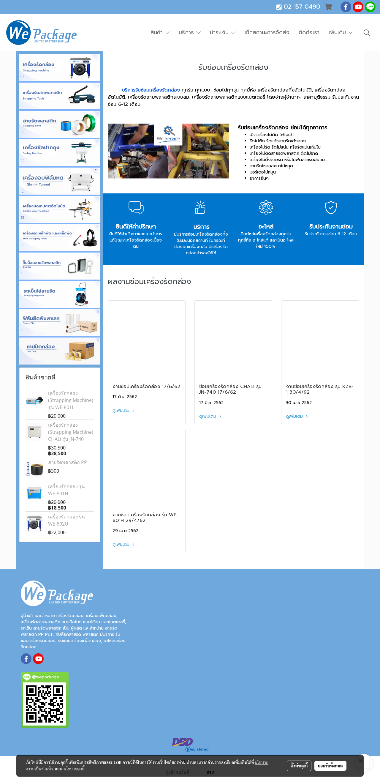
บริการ (187, 32)
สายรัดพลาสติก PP (67, 462)
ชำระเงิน (220, 32)
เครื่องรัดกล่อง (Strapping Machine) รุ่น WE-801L (70, 400)
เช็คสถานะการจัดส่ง (267, 32)
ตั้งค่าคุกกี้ (299, 765)
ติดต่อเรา (309, 32)
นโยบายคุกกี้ (74, 768)
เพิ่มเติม (338, 32)
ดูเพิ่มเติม (122, 410)
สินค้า (158, 32)
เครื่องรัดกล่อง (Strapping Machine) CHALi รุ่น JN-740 (70, 432)
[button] (366, 32)
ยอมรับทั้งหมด (330, 765)
